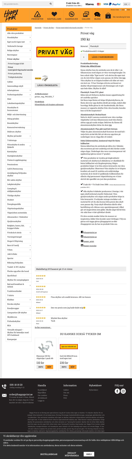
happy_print (89, 241)
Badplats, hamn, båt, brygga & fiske (15, 226)
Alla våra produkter (15, 33)
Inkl (123, 10)
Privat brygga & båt (16, 63)
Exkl (128, 10)
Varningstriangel (14, 237)
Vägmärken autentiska (17, 212)
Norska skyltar (13, 304)
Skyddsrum (12, 317)
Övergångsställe (14, 204)
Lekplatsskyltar (13, 184)
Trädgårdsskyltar (15, 77)
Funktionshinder (14, 291)
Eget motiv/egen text (16, 42)
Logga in (41, 400)
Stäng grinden (13, 118)
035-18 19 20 (16, 384)
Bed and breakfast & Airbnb (15, 285)
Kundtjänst (42, 390)
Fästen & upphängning (16, 160)
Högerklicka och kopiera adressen (49, 104)
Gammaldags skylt (15, 86)
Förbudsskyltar (13, 321)
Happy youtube (90, 245)
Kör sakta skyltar (14, 180)
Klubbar (10, 299)
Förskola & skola (14, 232)
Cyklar (10, 82)
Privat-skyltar (13, 59)
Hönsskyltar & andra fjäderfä (16, 145)
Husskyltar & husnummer (12, 108)
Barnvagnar (12, 54)
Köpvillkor (42, 392)
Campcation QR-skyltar (17, 312)
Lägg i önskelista (47, 85)
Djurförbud (11, 275)
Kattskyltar (12, 151)
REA (9, 325)
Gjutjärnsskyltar (14, 221)
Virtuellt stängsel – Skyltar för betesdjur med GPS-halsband (18, 332)
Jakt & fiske (12, 254)
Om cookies (42, 395)
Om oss (66, 392)
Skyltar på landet (14, 136)
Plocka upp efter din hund (18, 271)
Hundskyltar (12, 37)
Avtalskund (42, 398)
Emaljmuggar (13, 308)
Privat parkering (15, 73)
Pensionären (12, 164)
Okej (89, 454)
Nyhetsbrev (93, 390)
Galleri (66, 390)
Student (10, 199)
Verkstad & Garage (15, 46)
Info (40, 367)
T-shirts (10, 295)
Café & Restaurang (15, 168)
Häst (9, 99)
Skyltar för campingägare (18, 280)
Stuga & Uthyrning (15, 241)
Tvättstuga (12, 140)
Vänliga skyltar (13, 195)
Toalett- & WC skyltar (16, 267)
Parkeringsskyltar (15, 94)
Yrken (10, 249)
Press (65, 395)
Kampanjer (12, 339)
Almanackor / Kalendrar (17, 217)
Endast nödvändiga (72, 454)
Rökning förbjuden (15, 262)
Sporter (10, 258)
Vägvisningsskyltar (15, 208)
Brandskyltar (12, 123)
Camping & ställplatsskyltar (14, 189)
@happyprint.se (90, 232)
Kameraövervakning (16, 127)
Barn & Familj (13, 245)
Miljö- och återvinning (16, 114)
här (124, 78)
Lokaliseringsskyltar (16, 103)
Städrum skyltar (14, 131)
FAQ (65, 398)
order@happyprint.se (20, 394)
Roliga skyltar (13, 50)
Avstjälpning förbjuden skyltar (17, 174)
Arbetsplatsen (13, 90)
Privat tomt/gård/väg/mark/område (19, 68)
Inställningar (48, 454)
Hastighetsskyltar (14, 156)
